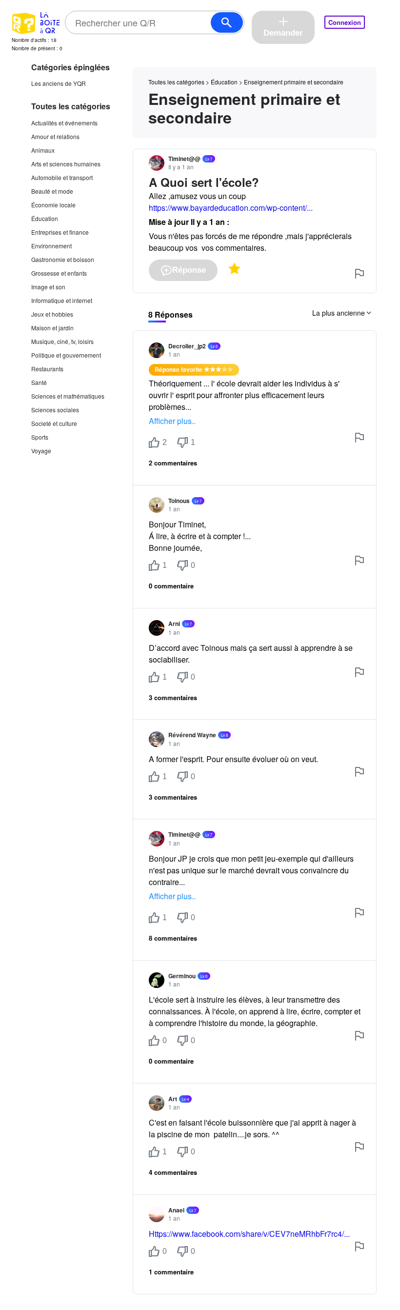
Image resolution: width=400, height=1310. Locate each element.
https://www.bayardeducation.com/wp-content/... (231, 207)
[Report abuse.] (359, 274)
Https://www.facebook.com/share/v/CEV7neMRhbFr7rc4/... (249, 1233)
